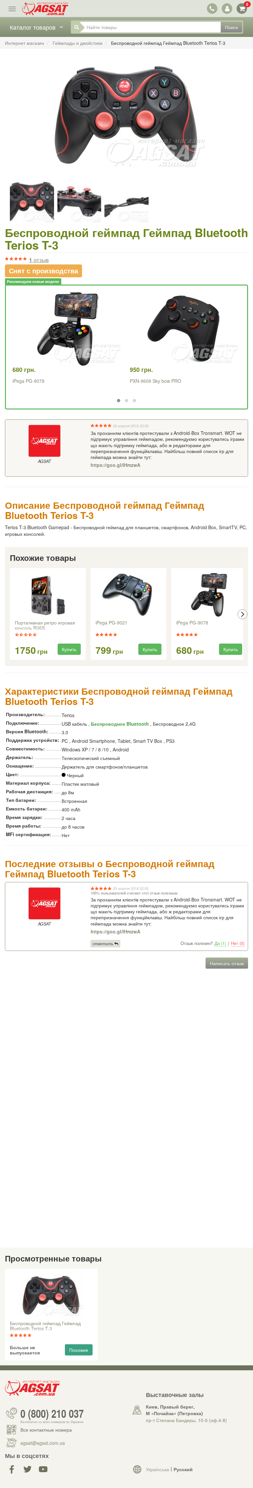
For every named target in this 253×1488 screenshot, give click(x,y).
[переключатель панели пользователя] (227, 8)
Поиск (231, 27)
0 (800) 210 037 (52, 1413)
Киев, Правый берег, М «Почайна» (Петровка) (174, 1409)
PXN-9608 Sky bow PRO (155, 381)
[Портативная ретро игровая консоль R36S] (48, 595)
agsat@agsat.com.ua (42, 1443)
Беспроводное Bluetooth (120, 723)
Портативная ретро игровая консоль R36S (45, 625)
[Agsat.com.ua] (45, 8)
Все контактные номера (46, 1429)
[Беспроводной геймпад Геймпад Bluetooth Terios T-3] (126, 122)
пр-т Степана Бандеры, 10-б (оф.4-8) (186, 1420)
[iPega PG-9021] (128, 595)
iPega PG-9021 (111, 623)
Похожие (78, 1350)
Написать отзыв (227, 963)
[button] (119, 400)
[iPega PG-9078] (209, 595)
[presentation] (10, 614)
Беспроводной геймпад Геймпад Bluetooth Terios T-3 (45, 1326)
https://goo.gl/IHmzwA (115, 465)
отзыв (39, 260)
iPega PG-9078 (28, 381)
